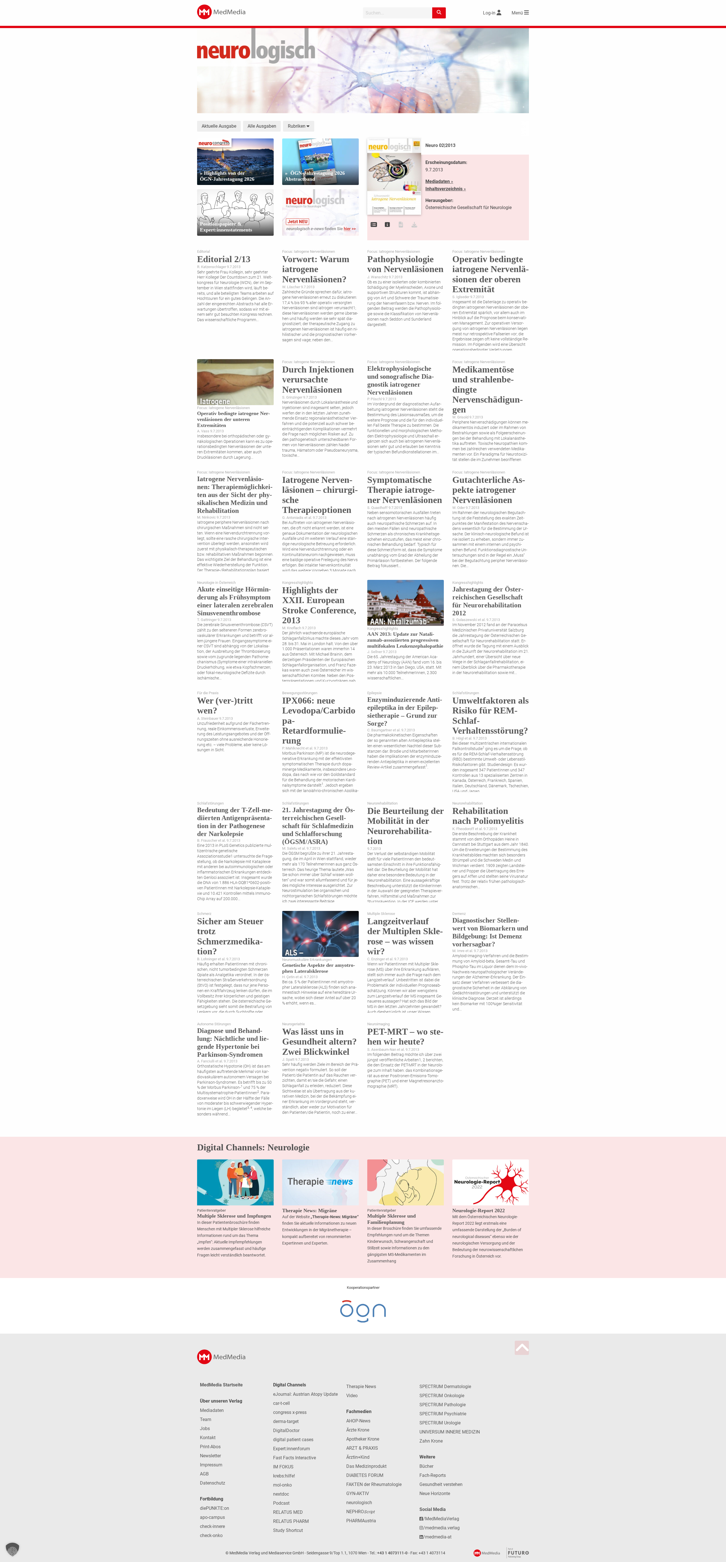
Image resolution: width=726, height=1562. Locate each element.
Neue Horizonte (434, 1493)
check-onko (211, 1535)
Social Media (432, 1509)
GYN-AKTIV (357, 1493)
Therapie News (361, 1386)
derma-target (286, 1421)
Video (352, 1395)
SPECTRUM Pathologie (442, 1404)
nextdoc (281, 1494)
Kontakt (208, 1437)
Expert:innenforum (291, 1448)
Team (205, 1419)
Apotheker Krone (362, 1439)
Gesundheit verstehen (441, 1484)
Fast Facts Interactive (294, 1457)
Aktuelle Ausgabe (219, 126)
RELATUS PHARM (291, 1521)
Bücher (426, 1466)
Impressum (211, 1465)
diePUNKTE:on (214, 1508)
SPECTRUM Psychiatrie (442, 1413)
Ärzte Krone (357, 1430)
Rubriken (297, 126)
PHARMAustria (361, 1520)
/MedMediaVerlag (441, 1518)
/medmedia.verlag (441, 1528)
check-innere (212, 1526)
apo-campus (212, 1517)
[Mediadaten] (387, 225)
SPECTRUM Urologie (440, 1423)
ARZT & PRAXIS (362, 1448)
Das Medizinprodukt (366, 1466)
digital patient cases (293, 1439)
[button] (12, 1549)
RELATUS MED (288, 1512)
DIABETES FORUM (364, 1475)
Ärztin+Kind (358, 1457)
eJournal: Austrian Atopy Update (305, 1394)
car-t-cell (281, 1403)
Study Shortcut (288, 1530)
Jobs (205, 1428)
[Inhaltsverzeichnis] (374, 225)
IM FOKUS (283, 1467)
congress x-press (290, 1412)
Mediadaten (212, 1410)
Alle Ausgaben (262, 126)
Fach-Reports (432, 1475)
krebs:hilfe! (284, 1476)
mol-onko (282, 1485)
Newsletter (210, 1455)
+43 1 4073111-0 (392, 1553)
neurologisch (359, 1502)
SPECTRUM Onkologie (441, 1395)
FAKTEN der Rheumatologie (374, 1484)
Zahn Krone (431, 1441)
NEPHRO (360, 1511)
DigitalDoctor (286, 1430)
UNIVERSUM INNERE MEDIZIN (449, 1432)
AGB (204, 1474)
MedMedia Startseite (221, 1385)
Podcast (281, 1503)
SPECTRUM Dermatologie (445, 1386)
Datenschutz (212, 1483)
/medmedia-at (437, 1537)
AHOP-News (358, 1421)
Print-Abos (210, 1446)
